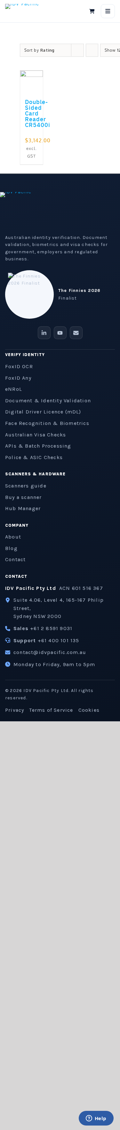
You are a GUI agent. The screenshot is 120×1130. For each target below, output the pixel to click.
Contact (15, 559)
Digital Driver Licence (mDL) (43, 412)
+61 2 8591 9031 (51, 628)
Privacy (14, 710)
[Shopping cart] (91, 11)
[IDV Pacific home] (26, 11)
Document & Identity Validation (48, 401)
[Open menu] (108, 11)
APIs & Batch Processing (38, 446)
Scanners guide (25, 486)
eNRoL (13, 389)
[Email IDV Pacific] (76, 332)
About (13, 537)
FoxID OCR (19, 366)
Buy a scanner (23, 497)
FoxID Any (18, 378)
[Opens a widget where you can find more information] (96, 1119)
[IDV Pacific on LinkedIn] (44, 332)
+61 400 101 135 (58, 640)
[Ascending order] (92, 50)
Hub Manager (23, 508)
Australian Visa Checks (35, 435)
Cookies (89, 710)
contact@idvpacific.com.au (49, 652)
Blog (11, 548)
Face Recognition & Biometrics (47, 423)
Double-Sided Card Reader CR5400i (37, 113)
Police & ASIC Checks (34, 457)
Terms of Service (51, 710)
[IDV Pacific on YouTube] (60, 332)
